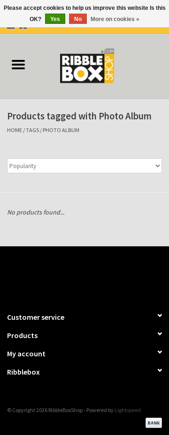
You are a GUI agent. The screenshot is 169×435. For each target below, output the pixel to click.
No (78, 19)
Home (14, 129)
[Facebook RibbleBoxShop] (76, 274)
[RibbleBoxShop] (102, 65)
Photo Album (61, 129)
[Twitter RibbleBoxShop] (92, 274)
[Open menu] (18, 64)
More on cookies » (115, 19)
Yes (55, 19)
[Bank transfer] (152, 421)
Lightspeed (128, 409)
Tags (32, 129)
